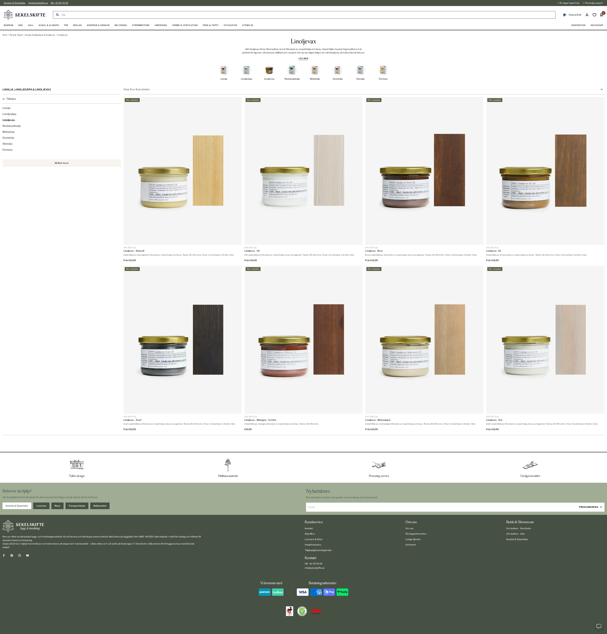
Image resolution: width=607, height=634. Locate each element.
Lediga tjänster (413, 539)
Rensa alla (62, 163)
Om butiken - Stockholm (518, 528)
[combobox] (307, 15)
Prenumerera (588, 507)
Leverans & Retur (314, 539)
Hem (5, 35)
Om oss (409, 528)
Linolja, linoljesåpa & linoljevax (40, 35)
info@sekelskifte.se (38, 3)
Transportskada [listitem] (77, 505)
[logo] (24, 15)
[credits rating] (316, 611)
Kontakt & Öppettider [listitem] (17, 505)
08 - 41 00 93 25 (59, 3)
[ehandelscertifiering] (302, 611)
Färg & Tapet (16, 35)
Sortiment (410, 544)
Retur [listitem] (57, 505)
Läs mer (303, 58)
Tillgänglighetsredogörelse (318, 550)
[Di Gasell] (289, 611)
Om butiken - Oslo (515, 533)
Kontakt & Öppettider (15, 3)
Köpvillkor (310, 533)
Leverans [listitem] (41, 505)
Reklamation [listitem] (99, 505)
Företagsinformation (415, 533)
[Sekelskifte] (102, 526)
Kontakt (309, 528)
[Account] (587, 15)
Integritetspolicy (313, 544)
